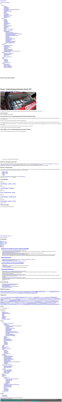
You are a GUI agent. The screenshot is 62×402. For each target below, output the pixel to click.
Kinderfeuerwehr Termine (7, 54)
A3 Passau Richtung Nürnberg (6, 266)
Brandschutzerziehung (42, 297)
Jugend (3, 44)
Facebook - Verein (4, 241)
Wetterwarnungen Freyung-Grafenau (5, 235)
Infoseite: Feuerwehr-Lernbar (8, 30)
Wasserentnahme (4, 304)
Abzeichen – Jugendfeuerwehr (8, 49)
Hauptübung (51, 298)
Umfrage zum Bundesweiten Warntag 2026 (8, 252)
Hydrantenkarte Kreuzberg (8, 25)
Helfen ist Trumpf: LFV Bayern (10, 328)
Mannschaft (5, 342)
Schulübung (32, 301)
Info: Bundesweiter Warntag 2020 (11, 41)
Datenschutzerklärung (5, 312)
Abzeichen (2, 297)
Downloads (5, 17)
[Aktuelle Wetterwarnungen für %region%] (20, 234)
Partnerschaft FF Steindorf (5, 292)
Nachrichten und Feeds (7, 16)
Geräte (3, 58)
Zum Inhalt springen (3, 0)
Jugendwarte (6, 47)
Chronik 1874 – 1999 (9, 379)
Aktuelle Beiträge (6, 7)
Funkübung (18, 298)
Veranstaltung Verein (32, 302)
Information (29, 291)
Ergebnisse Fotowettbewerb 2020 (9, 359)
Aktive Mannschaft (16, 91)
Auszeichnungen (6, 14)
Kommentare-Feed (5, 396)
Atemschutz (5, 20)
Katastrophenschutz (8, 39)
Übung (34, 292)
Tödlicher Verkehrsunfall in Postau (7, 260)
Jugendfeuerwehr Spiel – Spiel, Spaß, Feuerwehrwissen (12, 361)
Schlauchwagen (28, 301)
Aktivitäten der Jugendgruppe (8, 45)
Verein (3, 5)
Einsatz (12, 176)
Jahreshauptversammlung (6, 300)
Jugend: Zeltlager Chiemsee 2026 (7, 287)
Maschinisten (6, 21)
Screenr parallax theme (3, 398)
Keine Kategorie (47, 291)
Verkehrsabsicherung (22, 176)
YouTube (2, 246)
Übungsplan (5, 27)
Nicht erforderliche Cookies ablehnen (11, 400)
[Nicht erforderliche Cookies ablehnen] (23, 400)
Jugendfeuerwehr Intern (7, 51)
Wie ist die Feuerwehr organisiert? (11, 34)
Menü (1, 3)
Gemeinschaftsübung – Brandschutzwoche (8, 196)
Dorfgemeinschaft (5, 298)
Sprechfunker (6, 22)
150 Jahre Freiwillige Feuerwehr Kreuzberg (12, 378)
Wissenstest (20, 304)
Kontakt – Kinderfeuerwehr (8, 67)
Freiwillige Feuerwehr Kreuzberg (5, 2)
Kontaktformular (15, 165)
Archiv (1, 308)
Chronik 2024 (8, 381)
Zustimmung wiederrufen (36, 401)
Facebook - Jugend (4, 243)
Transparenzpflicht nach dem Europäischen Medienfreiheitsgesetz (11, 250)
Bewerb (33, 297)
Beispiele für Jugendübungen (8, 50)
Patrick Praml (8, 91)
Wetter (5, 29)
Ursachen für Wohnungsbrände (10, 38)
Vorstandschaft (6, 390)
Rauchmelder (8, 36)
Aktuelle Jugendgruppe (7, 357)
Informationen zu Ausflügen (8, 15)
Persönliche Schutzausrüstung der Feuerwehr (12, 35)
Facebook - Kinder (4, 242)
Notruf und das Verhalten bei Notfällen (11, 331)
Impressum (3, 311)
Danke (54, 297)
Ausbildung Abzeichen (20, 297)
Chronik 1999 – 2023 (9, 380)
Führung (5, 19)
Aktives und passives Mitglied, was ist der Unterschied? (14, 325)
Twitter (2, 245)
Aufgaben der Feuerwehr (9, 32)
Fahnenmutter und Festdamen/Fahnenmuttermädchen (11, 9)
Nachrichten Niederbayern (7, 269)
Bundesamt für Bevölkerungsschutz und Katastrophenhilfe (15, 248)
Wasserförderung (13, 304)
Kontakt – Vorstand (7, 64)
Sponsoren (5, 11)
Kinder (3, 52)
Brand (36, 297)
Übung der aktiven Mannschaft (52, 304)
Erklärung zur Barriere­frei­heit (6, 313)
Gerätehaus (5, 59)
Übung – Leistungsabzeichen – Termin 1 (7, 192)
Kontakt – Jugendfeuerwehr (8, 66)
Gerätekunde (43, 298)
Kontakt (3, 63)
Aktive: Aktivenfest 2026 (5, 285)
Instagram (2, 244)
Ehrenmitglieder (6, 10)
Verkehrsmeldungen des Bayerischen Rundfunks (12, 263)
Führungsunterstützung (7, 23)
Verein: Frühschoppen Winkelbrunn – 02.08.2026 (9, 284)
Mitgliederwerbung (14, 301)
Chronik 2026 (8, 382)
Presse (5, 12)
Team (5, 368)
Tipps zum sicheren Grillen (10, 42)
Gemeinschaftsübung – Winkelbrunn (7, 188)
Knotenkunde (41, 300)
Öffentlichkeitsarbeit (39, 304)
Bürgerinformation (6, 31)
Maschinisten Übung (4, 301)
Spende (44, 301)
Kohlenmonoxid (8, 40)
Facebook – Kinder (5, 173)
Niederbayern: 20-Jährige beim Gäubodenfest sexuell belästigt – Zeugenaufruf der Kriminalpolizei (16, 259)
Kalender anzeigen (3, 202)
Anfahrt (3, 315)
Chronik (5, 6)
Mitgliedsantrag (4, 316)
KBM (5, 43)
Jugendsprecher (6, 48)
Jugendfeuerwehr (2, 164)
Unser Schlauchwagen (7, 62)
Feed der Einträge (4, 395)
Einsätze (5, 336)
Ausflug (29, 297)
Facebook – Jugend (5, 172)
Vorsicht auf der (4, 264)
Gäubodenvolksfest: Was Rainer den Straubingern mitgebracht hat (11, 277)
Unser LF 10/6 (6, 60)
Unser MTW (6, 61)
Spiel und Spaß (49, 301)
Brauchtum (48, 297)
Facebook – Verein (5, 171)
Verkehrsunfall (52, 302)
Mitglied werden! (36, 164)
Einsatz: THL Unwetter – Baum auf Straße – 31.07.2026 (10, 286)
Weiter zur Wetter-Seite (3, 237)
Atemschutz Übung (10, 297)
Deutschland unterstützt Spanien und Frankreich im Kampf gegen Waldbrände (13, 253)
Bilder (3, 57)
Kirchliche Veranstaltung (33, 300)
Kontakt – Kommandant (7, 65)
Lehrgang (47, 300)
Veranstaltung (21, 292)
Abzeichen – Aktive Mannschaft (8, 323)
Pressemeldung (14, 292)
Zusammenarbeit (28, 304)
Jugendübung (15, 300)
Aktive (3, 18)
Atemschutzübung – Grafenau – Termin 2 (8, 183)
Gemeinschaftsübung (34, 298)
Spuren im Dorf (6, 8)
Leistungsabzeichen (54, 300)
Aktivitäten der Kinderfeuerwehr (8, 53)
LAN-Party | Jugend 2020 (7, 364)
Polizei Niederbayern (6, 257)
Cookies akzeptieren (3, 400)
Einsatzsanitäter (6, 337)
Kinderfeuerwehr (55, 291)
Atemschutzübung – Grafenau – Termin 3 (8, 201)
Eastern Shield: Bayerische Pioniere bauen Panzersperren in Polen (11, 274)
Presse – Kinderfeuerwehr (7, 56)
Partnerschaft (23, 301)
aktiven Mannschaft (49, 163)
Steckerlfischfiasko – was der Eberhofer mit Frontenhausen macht (11, 271)
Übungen (5, 28)
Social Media (6, 13)
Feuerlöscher (7, 37)
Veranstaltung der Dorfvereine (21, 302)
